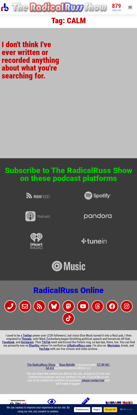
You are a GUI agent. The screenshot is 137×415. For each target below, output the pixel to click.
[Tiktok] (68, 318)
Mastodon (113, 345)
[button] (130, 7)
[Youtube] (83, 306)
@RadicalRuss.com (79, 345)
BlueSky (34, 345)
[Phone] (10, 306)
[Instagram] (127, 306)
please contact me (93, 380)
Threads (26, 339)
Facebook (8, 342)
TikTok (46, 342)
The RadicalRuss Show (41, 365)
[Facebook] (112, 306)
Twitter (27, 335)
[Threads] (98, 306)
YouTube (44, 349)
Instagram (27, 342)
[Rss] (39, 306)
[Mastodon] (68, 306)
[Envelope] (25, 306)
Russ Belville (67, 365)
